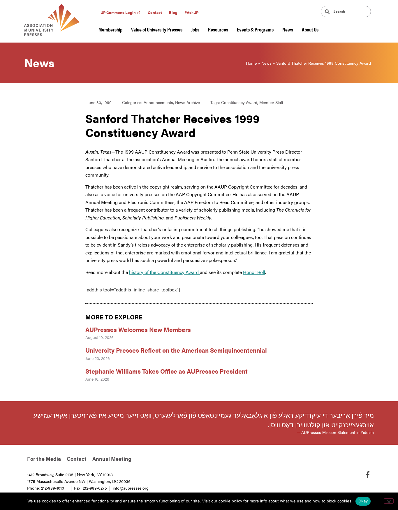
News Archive (187, 102)
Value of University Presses (156, 29)
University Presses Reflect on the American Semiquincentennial (176, 350)
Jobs (195, 29)
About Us (310, 29)
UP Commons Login (118, 12)
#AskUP (191, 12)
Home (251, 63)
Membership (110, 29)
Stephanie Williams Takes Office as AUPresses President (166, 371)
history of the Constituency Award (164, 272)
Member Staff (271, 102)
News (287, 29)
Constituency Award (239, 102)
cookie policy (230, 501)
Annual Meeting (111, 458)
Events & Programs (255, 29)
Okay (363, 501)
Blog (173, 12)
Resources (218, 29)
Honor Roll (254, 272)
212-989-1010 (52, 488)
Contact (155, 12)
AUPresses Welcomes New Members (138, 329)
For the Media (44, 458)
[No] (389, 501)
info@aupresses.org (131, 488)
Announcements (158, 102)
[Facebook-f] (367, 474)
